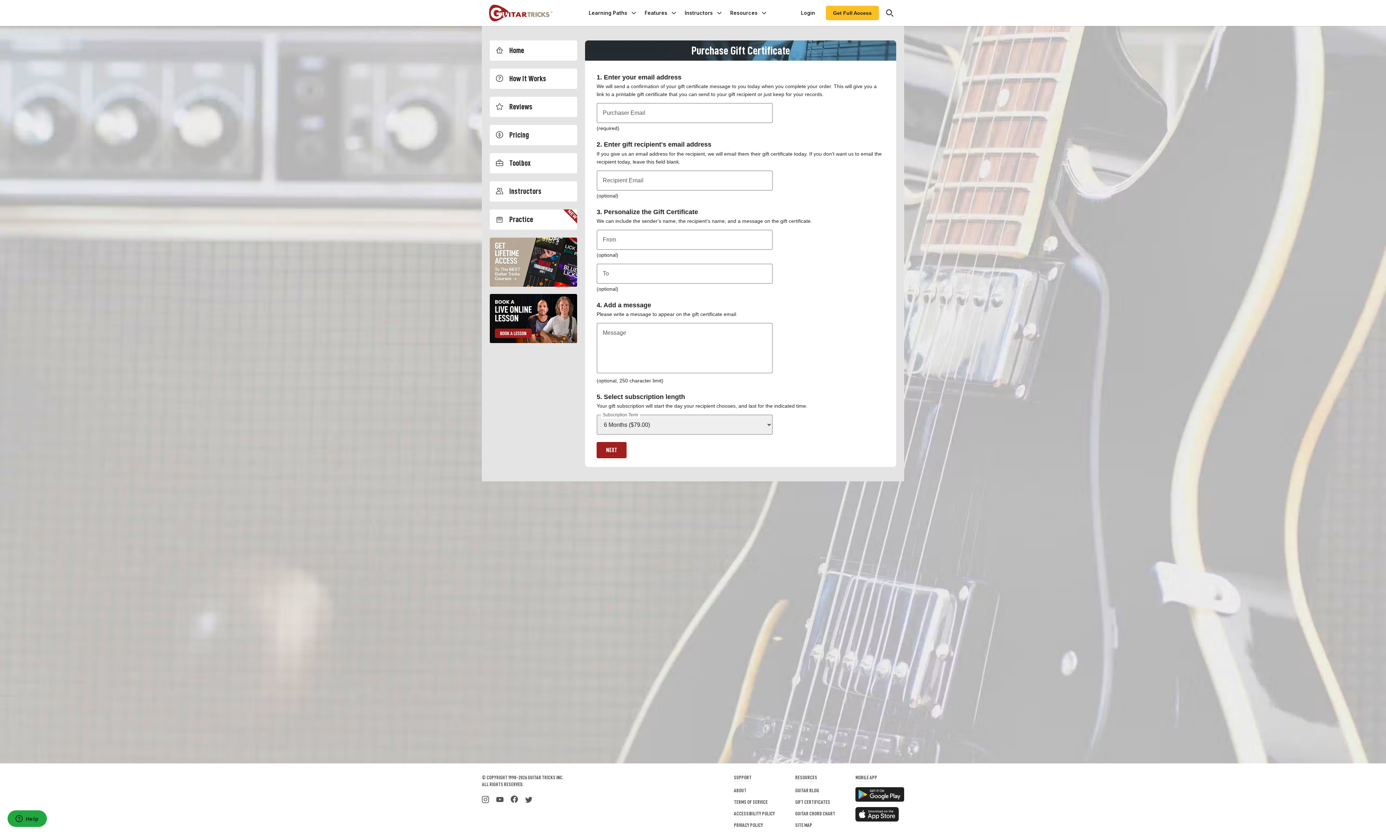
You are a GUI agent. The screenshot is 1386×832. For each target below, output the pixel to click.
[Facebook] (514, 798)
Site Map (803, 825)
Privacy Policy (748, 825)
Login (808, 13)
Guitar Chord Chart (815, 813)
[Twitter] (528, 798)
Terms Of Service (751, 802)
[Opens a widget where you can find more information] (27, 819)
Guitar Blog (807, 790)
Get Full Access (852, 13)
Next (611, 450)
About (740, 790)
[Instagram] (485, 798)
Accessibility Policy (754, 813)
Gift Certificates (812, 802)
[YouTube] (500, 798)
